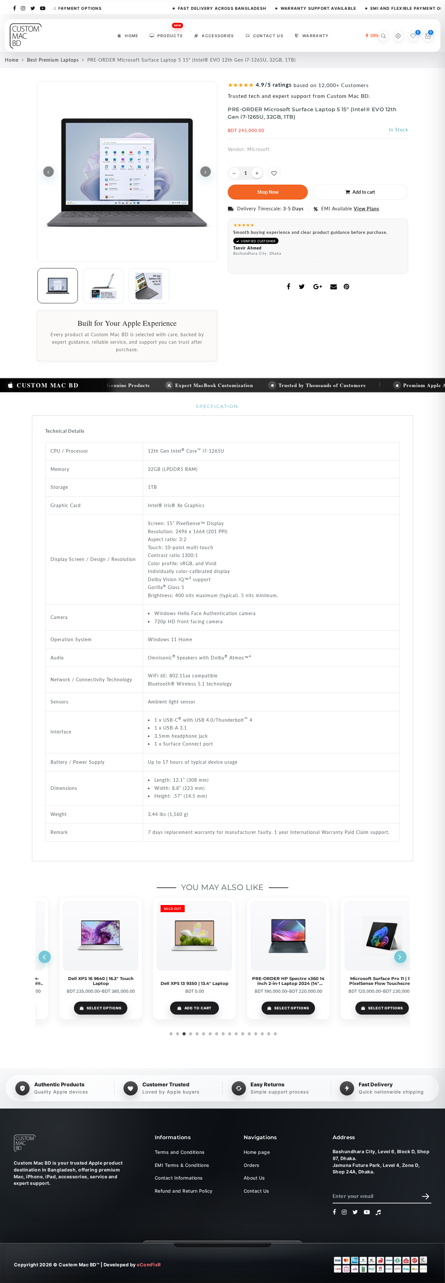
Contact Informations (179, 1178)
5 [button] (196, 1032)
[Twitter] (33, 7)
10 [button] (229, 1032)
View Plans (366, 208)
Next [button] (400, 957)
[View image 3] (149, 286)
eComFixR (149, 1264)
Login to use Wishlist (273, 173)
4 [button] (190, 1032)
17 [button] (274, 1032)
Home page (257, 1152)
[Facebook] (14, 7)
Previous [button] (44, 957)
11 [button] (235, 1032)
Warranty (315, 35)
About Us (254, 1178)
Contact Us (268, 35)
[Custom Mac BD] (25, 1143)
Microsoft (258, 149)
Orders (252, 1165)
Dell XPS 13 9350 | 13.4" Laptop (176, 983)
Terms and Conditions (180, 1152)
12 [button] (242, 1032)
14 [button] (255, 1032)
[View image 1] (57, 285)
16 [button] (268, 1032)
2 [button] (318, 260)
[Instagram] (23, 7)
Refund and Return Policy (184, 1190)
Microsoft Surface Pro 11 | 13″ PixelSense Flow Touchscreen (364, 981)
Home (131, 35)
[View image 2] (103, 286)
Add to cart (179, 1008)
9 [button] (222, 1032)
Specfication (217, 406)
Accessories (218, 35)
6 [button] (203, 1032)
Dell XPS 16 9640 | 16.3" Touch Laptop (82, 981)
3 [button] (322, 260)
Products (170, 34)
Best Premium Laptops (53, 60)
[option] (318, 241)
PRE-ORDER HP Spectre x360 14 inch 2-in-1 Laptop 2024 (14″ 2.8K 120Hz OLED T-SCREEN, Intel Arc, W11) (270, 981)
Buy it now (268, 192)
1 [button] (314, 260)
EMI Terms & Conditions (182, 1165)
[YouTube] (43, 7)
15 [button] (261, 1032)
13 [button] (248, 1032)
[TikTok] (378, 1212)
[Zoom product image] (127, 172)
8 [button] (216, 1032)
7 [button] (209, 1032)
